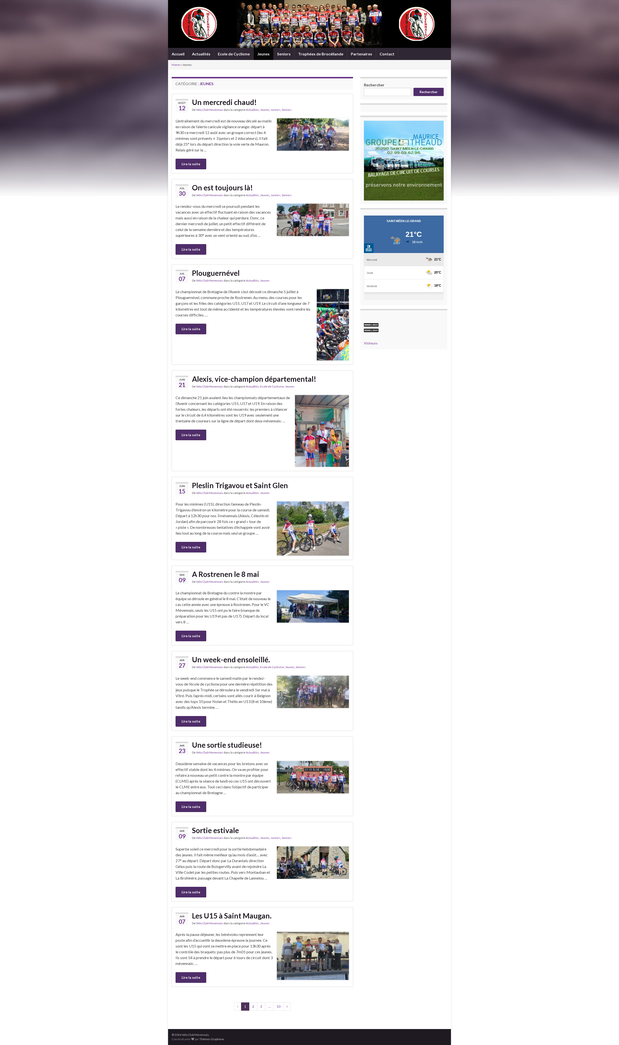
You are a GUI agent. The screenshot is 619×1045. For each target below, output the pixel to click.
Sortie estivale (215, 830)
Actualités (201, 54)
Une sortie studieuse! (227, 744)
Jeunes (263, 54)
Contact (387, 54)
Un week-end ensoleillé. (231, 659)
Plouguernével (216, 273)
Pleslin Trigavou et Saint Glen (240, 485)
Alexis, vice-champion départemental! (254, 378)
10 (278, 1006)
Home (176, 65)
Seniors (284, 54)
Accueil (178, 54)
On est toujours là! (222, 187)
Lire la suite (191, 164)
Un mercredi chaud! (224, 102)
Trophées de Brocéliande (320, 54)
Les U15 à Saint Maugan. (232, 915)
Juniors (275, 110)
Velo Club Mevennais (209, 110)
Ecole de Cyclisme (234, 54)
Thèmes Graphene (211, 1039)
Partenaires (361, 54)
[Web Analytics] (371, 330)
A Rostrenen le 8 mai (225, 574)
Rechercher (374, 84)
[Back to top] (608, 1034)
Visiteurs (371, 343)
